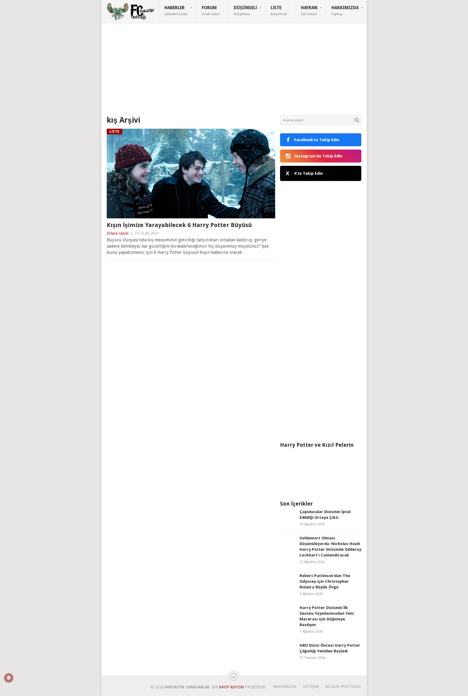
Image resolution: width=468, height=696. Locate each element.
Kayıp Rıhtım (231, 687)
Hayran (309, 10)
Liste (279, 10)
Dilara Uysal (117, 233)
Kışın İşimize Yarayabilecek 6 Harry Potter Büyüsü (179, 225)
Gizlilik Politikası (343, 686)
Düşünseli (245, 10)
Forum (211, 10)
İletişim (310, 686)
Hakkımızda (345, 10)
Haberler (176, 10)
